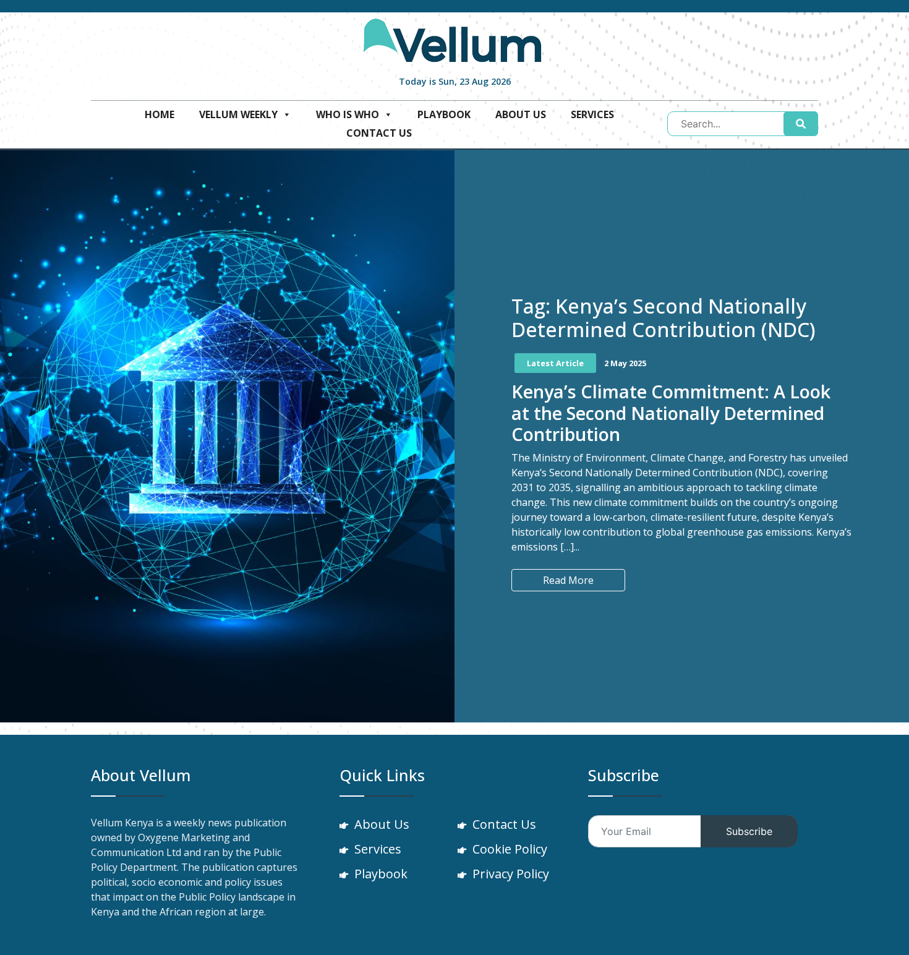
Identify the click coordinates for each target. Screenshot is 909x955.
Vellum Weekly (238, 114)
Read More (568, 580)
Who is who (347, 114)
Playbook (444, 114)
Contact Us (379, 133)
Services (592, 114)
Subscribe (749, 831)
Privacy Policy (510, 873)
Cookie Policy (509, 849)
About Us (520, 114)
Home (159, 114)
